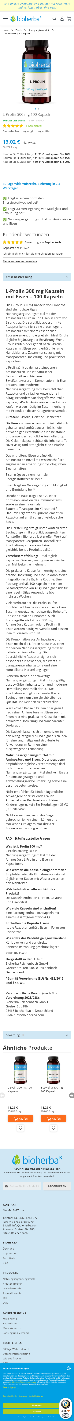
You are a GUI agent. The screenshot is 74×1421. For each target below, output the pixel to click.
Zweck (19, 30)
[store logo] (26, 18)
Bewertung (14, 1035)
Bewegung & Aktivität (39, 30)
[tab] (37, 277)
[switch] (65, 1415)
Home (6, 30)
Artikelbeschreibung (19, 277)
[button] (35, 109)
